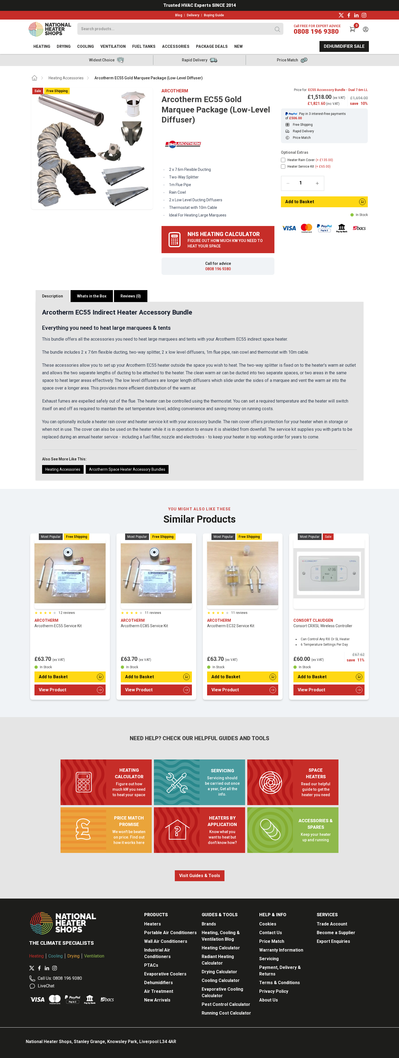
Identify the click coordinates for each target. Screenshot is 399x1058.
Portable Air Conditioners (170, 932)
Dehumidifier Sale (344, 46)
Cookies (267, 924)
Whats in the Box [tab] (91, 296)
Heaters (152, 924)
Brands (209, 924)
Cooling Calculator (221, 980)
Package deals (212, 46)
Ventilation (113, 46)
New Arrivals (157, 1000)
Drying (64, 46)
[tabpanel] (199, 391)
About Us (268, 1000)
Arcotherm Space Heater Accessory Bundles (127, 469)
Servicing (269, 958)
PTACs (151, 965)
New (238, 46)
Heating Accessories (66, 78)
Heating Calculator (221, 947)
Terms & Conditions (279, 982)
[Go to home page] (34, 78)
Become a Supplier (336, 932)
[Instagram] (364, 15)
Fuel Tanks (144, 46)
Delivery (193, 15)
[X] (341, 15)
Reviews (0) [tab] (131, 296)
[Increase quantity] (317, 183)
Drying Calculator (219, 971)
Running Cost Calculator (226, 1013)
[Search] (277, 29)
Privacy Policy (273, 991)
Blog (178, 15)
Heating (41, 46)
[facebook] (349, 15)
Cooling (85, 46)
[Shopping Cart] (352, 29)
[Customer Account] (365, 29)
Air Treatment (158, 991)
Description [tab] (52, 296)
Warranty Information (281, 950)
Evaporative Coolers (165, 974)
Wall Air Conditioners (165, 941)
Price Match (271, 941)
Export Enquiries (333, 941)
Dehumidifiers (158, 982)
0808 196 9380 (316, 31)
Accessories (175, 46)
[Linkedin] (356, 15)
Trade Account (332, 924)
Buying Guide (214, 15)
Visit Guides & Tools (199, 875)
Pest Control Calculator (226, 1004)
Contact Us (270, 932)
